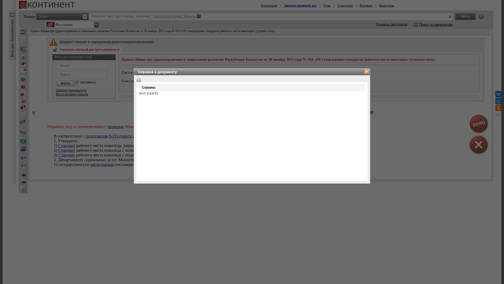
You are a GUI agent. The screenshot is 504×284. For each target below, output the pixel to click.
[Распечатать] (138, 80)
